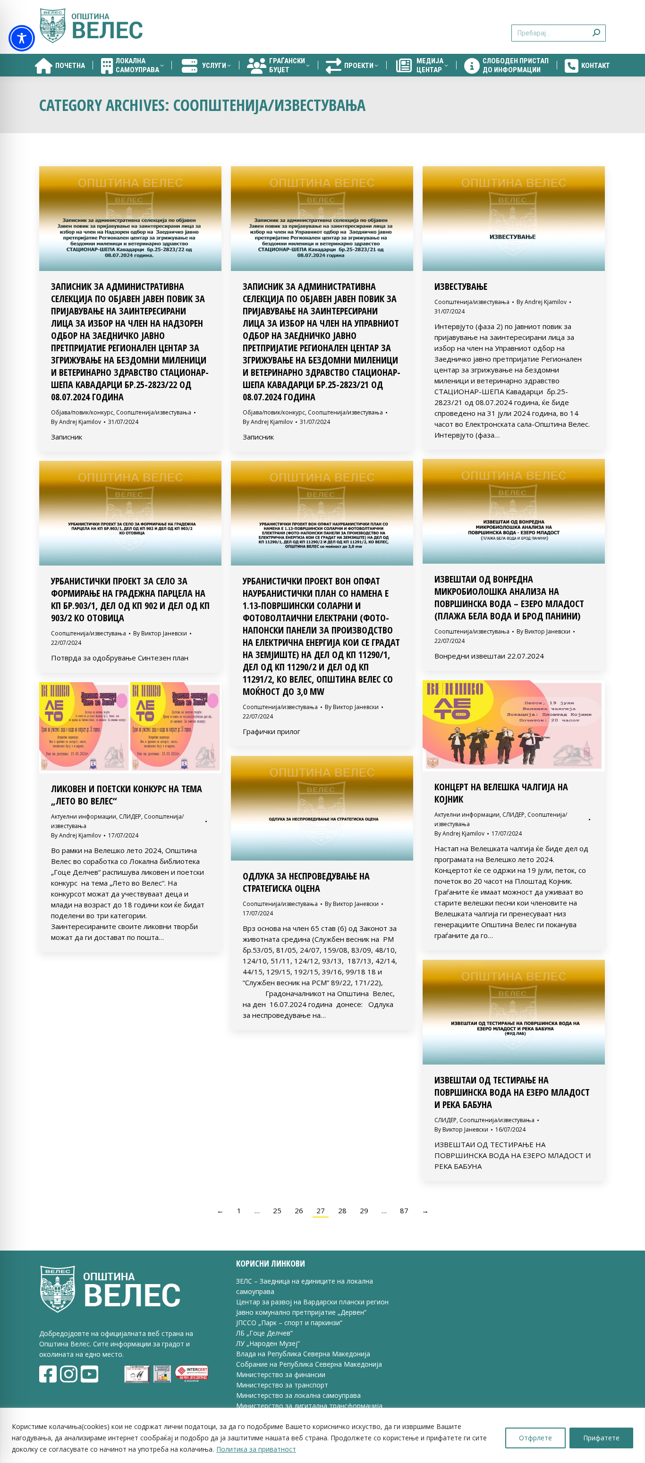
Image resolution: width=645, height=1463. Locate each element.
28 (342, 1210)
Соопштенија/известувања (153, 412)
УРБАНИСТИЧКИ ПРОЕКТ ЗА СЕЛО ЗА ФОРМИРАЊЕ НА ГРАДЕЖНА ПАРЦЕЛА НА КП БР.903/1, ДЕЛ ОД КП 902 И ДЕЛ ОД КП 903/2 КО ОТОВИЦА (130, 599)
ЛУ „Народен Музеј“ (268, 1343)
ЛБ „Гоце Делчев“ (264, 1332)
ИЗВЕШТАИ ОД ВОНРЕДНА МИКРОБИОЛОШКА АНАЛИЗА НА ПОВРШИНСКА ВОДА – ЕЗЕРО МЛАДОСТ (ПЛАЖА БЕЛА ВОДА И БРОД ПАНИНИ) (509, 597)
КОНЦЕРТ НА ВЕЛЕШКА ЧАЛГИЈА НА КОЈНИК (501, 792)
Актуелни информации (467, 815)
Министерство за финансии (280, 1374)
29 (364, 1210)
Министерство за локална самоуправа (298, 1395)
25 (277, 1210)
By (76, 422)
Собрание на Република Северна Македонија (309, 1364)
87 (404, 1210)
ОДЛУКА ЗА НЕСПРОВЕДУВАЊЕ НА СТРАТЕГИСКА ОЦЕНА (306, 882)
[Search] (596, 27)
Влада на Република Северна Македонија (303, 1353)
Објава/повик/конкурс (82, 412)
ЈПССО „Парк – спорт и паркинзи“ (289, 1322)
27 (320, 1210)
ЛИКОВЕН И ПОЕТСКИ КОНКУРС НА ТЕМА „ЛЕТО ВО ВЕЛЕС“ (126, 794)
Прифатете (601, 1437)
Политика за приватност (256, 1449)
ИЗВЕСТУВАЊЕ (460, 286)
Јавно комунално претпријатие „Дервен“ (301, 1312)
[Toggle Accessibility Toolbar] (21, 38)
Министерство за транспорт (283, 1384)
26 (299, 1210)
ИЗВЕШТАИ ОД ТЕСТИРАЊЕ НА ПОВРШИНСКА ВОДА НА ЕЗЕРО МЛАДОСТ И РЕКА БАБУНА (512, 1092)
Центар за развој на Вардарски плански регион (312, 1301)
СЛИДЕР (513, 815)
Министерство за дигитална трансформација (309, 1405)
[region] (322, 1435)
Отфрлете (535, 1437)
